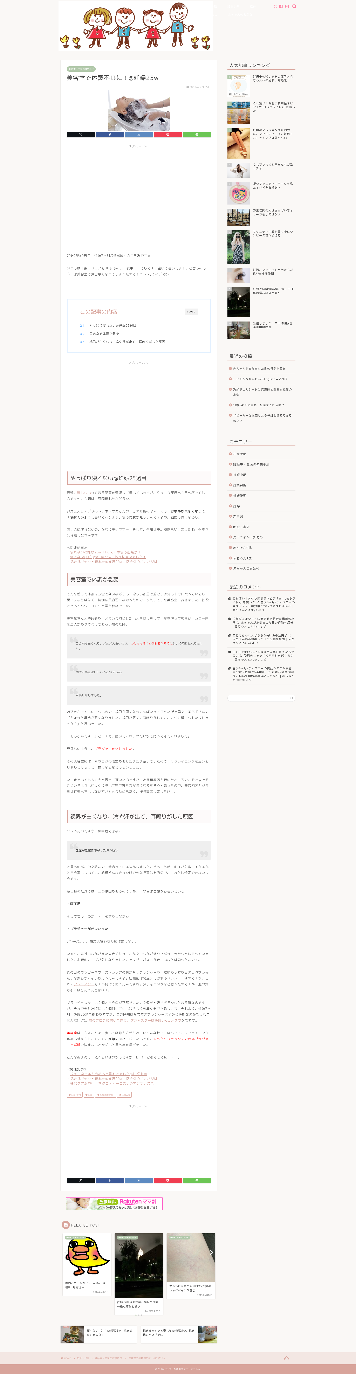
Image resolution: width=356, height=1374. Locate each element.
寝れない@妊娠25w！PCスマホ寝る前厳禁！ (105, 552)
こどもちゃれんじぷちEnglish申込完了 (260, 379)
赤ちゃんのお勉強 (240, 14)
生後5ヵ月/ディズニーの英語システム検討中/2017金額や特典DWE (262, 670)
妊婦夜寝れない (106, 1094)
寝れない (84, 492)
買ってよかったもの (204, 14)
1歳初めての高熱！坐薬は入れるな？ (259, 405)
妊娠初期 (188, 6)
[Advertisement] (139, 198)
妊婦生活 (125, 1094)
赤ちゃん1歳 (171, 14)
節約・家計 (123, 23)
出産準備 (165, 6)
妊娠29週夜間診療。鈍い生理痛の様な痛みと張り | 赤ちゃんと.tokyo (264, 676)
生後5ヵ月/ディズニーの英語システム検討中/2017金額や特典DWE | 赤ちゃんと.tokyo (264, 606)
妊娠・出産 (83, 1358)
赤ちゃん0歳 (143, 14)
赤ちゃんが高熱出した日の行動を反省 (259, 369)
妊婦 (253, 6)
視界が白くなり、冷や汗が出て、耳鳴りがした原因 (127, 342)
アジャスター (84, 984)
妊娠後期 (233, 6)
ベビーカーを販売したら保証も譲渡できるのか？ (262, 418)
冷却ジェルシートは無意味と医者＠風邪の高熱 (262, 392)
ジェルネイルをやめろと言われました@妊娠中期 (108, 1074)
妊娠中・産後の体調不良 (132, 6)
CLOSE (191, 312)
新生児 (119, 14)
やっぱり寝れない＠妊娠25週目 (112, 325)
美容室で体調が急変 (104, 334)
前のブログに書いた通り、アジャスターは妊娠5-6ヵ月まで (135, 1020)
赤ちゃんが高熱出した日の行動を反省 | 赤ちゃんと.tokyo (263, 624)
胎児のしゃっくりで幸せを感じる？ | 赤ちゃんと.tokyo (263, 657)
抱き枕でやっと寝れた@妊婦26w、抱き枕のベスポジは (114, 561)
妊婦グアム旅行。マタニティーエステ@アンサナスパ (112, 1083)
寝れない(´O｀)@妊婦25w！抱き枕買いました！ (108, 557)
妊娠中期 (211, 6)
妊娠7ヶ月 (76, 1094)
